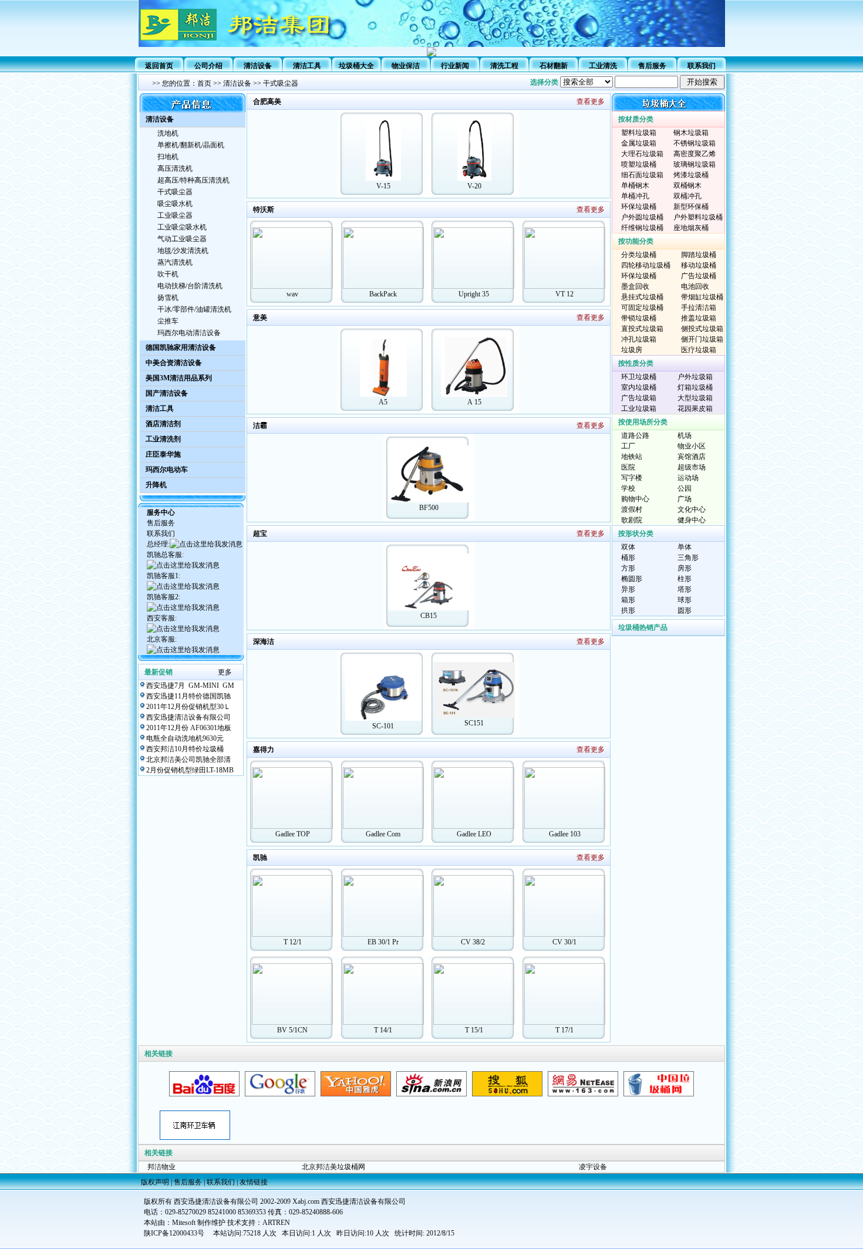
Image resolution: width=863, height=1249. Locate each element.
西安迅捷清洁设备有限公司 (188, 717)
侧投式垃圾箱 (702, 329)
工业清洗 (603, 66)
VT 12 (564, 294)
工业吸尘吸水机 (182, 227)
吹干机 (167, 274)
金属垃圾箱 (638, 143)
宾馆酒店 (691, 457)
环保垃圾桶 (638, 206)
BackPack (383, 294)
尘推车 (167, 321)
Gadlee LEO (474, 834)
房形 (684, 568)
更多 (225, 672)
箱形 (628, 600)
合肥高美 (267, 101)
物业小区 (691, 446)
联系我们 (701, 66)
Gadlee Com (383, 834)
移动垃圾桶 (698, 265)
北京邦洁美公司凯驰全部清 (188, 759)
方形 (628, 568)
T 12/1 (293, 942)
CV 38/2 (474, 942)
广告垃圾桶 (698, 276)
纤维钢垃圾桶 (642, 228)
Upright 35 (474, 294)
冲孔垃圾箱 (638, 339)
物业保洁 (406, 66)
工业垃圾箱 (638, 408)
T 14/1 (383, 1030)
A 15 (474, 402)
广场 (684, 499)
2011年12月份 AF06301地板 (188, 728)
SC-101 (383, 726)
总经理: (158, 544)
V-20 (474, 186)
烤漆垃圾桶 (691, 175)
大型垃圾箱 (695, 398)
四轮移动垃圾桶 (645, 265)
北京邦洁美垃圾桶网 (333, 1167)
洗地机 (167, 133)
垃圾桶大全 (356, 66)
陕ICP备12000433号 (174, 1233)
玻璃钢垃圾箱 (694, 164)
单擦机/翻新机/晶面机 (190, 145)
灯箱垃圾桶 (695, 387)
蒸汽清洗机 (175, 262)
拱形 (628, 610)
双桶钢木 (687, 185)
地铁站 (631, 457)
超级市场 (691, 467)
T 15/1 (474, 1030)
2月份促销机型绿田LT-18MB (190, 770)
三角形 (688, 557)
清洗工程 (504, 66)
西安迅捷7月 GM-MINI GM (190, 685)
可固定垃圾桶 (642, 307)
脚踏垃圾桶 (698, 255)
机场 (684, 435)
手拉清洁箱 (698, 307)
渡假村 (631, 509)
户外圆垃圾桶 (642, 217)
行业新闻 (455, 66)
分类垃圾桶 (638, 255)
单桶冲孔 (635, 196)
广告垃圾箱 (638, 398)
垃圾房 (631, 350)
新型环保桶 (691, 206)
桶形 (628, 557)
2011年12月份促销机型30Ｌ (188, 707)
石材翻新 (554, 66)
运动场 (688, 478)
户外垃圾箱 (695, 377)
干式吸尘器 (280, 83)
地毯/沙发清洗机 (182, 251)
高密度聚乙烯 (694, 154)
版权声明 (155, 1182)
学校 (628, 488)
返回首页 (159, 66)
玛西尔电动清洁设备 (189, 333)
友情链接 (254, 1182)
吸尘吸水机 (175, 204)
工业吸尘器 (175, 215)
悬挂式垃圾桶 (642, 297)
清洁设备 (237, 83)
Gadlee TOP (292, 834)
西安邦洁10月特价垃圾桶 (185, 749)
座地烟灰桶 (691, 228)
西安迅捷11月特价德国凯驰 (188, 696)
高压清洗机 (175, 168)
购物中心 (635, 499)
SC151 (474, 723)
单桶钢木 (635, 185)
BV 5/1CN (292, 1030)
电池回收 (695, 286)
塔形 (684, 589)
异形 (628, 589)
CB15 (428, 616)
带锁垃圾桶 (638, 318)
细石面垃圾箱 (642, 175)
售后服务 (652, 66)
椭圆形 (631, 579)
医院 (628, 467)
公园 (684, 488)
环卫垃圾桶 (638, 377)
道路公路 (635, 435)
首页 (204, 83)
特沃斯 (263, 209)
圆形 (684, 610)
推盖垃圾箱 (698, 318)
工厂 (628, 446)
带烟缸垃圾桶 (702, 297)
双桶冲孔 (687, 196)
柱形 (684, 579)
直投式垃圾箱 (642, 329)
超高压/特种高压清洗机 (193, 180)
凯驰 (260, 857)
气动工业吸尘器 (182, 239)
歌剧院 (631, 520)
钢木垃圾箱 (691, 133)
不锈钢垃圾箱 (694, 143)
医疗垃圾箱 (698, 350)
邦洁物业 (161, 1167)
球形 (684, 600)
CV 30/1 (564, 942)
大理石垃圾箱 (642, 154)
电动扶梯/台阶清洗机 (190, 286)
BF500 (429, 508)
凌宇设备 (593, 1167)
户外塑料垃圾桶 (698, 217)
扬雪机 (167, 297)
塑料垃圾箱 (638, 133)
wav (292, 294)
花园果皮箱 (695, 408)
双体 (628, 547)
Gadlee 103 (565, 834)
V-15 (383, 186)
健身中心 (691, 520)
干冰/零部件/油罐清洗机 (194, 309)
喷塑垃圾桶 (638, 164)
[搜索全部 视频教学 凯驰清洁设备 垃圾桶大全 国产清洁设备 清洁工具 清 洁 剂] (642, 82)
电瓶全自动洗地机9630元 (185, 738)
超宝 (260, 533)
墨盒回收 (635, 286)
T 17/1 (564, 1030)
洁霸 (260, 425)
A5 (383, 402)
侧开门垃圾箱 (702, 339)
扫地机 (167, 157)
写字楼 (631, 478)
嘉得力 (263, 749)
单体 (684, 547)
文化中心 (691, 509)
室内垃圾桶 (638, 387)
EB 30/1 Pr (383, 942)
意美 (260, 317)
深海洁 (263, 641)
